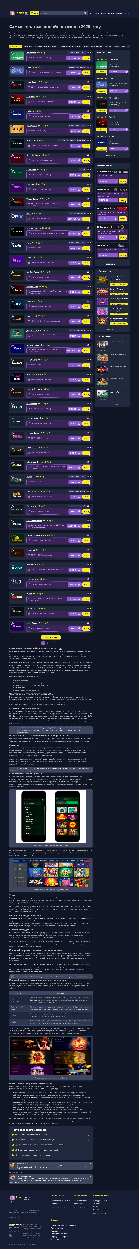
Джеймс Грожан (24, 1176)
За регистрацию (80, 1200)
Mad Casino (31, 374)
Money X (30, 316)
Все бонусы (110, 264)
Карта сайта (55, 1239)
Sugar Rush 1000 (116, 309)
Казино (96, 13)
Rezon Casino (32, 286)
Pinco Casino (32, 82)
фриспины (33, 1000)
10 (42, 67)
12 (46, 53)
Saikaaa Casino (32, 433)
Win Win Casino (33, 462)
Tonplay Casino (32, 345)
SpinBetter (31, 169)
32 (45, 477)
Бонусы (111, 13)
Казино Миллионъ (35, 535)
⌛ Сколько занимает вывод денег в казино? (32, 1155)
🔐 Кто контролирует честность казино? (31, 1135)
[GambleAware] (15, 1228)
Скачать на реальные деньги (69, 46)
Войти (126, 13)
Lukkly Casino (32, 418)
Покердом (31, 52)
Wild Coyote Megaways (119, 318)
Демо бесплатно (118, 284)
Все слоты (98, 1213)
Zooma (29, 257)
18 (41, 243)
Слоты (103, 13)
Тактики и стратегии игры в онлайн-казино (118, 391)
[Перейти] (90, 13)
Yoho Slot (30, 550)
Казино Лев (31, 447)
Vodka (29, 111)
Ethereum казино (32, 672)
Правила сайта (57, 1228)
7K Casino (30, 96)
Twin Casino (31, 403)
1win (28, 243)
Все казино (28, 46)
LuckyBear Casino (34, 520)
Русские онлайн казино (122, 46)
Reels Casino (31, 623)
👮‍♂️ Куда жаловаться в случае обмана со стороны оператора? (39, 1145)
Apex (28, 301)
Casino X (30, 506)
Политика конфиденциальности (63, 1225)
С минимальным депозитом (45, 46)
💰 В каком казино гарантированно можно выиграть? (36, 1150)
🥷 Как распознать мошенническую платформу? (34, 1140)
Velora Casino (32, 199)
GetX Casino (31, 126)
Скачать (54, 1203)
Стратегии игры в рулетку (118, 354)
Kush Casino (31, 608)
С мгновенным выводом (60, 1200)
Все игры (110, 329)
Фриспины (78, 1203)
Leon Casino (31, 360)
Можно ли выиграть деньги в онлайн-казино (118, 367)
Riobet (100, 190)
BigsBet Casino (32, 272)
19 (54, 643)
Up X (28, 213)
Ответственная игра (59, 1234)
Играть (86, 58)
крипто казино (30, 964)
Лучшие (96, 1209)
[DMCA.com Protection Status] (15, 1225)
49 (49, 228)
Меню (36, 13)
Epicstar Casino (33, 389)
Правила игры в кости (116, 378)
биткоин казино (15, 923)
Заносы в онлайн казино (117, 342)
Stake (28, 67)
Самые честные (15, 46)
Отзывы (119, 13)
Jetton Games (32, 228)
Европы (108, 46)
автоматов (65, 782)
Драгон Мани (32, 330)
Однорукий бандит (100, 1200)
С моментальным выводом (92, 46)
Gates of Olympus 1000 (119, 299)
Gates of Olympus (117, 289)
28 (50, 491)
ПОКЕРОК (30, 140)
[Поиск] (85, 13)
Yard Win (30, 184)
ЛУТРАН (30, 564)
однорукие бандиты (31, 1097)
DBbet (29, 594)
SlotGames (31, 579)
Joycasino (30, 477)
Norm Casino (32, 155)
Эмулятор (97, 1203)
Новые (96, 1206)
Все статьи (111, 405)
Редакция (55, 1231)
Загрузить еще (51, 637)
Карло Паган (22, 1164)
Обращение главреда (59, 1236)
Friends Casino (32, 491)
